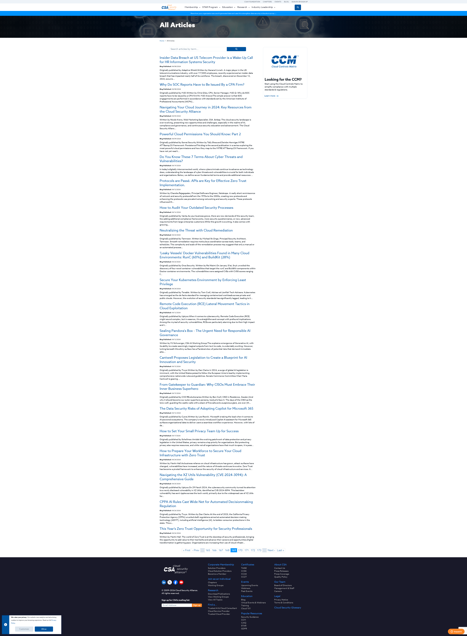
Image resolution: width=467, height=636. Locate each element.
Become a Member (217, 574)
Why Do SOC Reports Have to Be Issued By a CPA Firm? (202, 84)
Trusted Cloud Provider (219, 614)
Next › (271, 550)
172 (253, 550)
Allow (43, 629)
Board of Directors (283, 585)
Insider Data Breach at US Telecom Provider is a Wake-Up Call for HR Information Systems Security (206, 59)
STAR (243, 625)
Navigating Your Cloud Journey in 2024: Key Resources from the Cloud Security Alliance (205, 109)
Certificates (247, 564)
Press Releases (281, 571)
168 (227, 550)
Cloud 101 (246, 608)
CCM (243, 620)
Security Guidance (250, 617)
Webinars (245, 588)
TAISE (244, 568)
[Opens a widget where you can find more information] (456, 632)
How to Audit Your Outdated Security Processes (196, 207)
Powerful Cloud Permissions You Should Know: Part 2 (200, 134)
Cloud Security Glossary (287, 607)
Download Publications (219, 593)
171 (247, 550)
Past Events (246, 591)
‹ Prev (195, 550)
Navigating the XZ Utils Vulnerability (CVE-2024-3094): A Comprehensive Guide (203, 477)
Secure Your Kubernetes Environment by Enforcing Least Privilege (203, 282)
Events (278, 1)
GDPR (244, 628)
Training (245, 605)
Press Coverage (281, 574)
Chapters (267, 1)
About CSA (280, 564)
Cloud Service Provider (219, 611)
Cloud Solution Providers (219, 571)
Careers (278, 591)
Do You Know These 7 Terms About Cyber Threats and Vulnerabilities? (201, 159)
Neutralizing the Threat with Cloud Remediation (196, 230)
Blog (286, 1)
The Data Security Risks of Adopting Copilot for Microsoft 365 (206, 408)
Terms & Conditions (283, 602)
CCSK (244, 571)
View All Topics (215, 599)
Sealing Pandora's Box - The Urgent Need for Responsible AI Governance (205, 332)
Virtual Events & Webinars (253, 602)
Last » (280, 550)
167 (221, 550)
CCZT (244, 576)
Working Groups (215, 585)
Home (162, 41)
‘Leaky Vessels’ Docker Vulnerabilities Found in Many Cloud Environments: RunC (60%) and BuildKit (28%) (204, 255)
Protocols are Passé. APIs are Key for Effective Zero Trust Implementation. (203, 183)
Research (213, 590)
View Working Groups (218, 596)
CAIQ (243, 622)
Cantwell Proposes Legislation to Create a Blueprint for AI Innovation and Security (203, 359)
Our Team (279, 582)
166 (214, 550)
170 (240, 550)
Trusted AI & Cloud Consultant (222, 608)
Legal (277, 596)
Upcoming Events (249, 585)
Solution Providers (216, 568)
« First (186, 550)
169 (234, 550)
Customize (24, 629)
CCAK (244, 574)
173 (259, 550)
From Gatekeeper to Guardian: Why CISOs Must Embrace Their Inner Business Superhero (207, 386)
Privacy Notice (281, 599)
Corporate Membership (221, 564)
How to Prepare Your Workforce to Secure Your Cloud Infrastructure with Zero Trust (200, 453)
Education (246, 596)
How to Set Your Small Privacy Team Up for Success (199, 431)
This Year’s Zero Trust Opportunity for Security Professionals (206, 528)
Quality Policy (280, 576)
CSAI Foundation (252, 1)
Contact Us (279, 568)
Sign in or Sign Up (300, 1)
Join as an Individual (219, 579)
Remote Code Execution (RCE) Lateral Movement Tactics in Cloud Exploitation (205, 306)
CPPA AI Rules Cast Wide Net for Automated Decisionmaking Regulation (206, 504)
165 (208, 550)
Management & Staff (284, 588)
